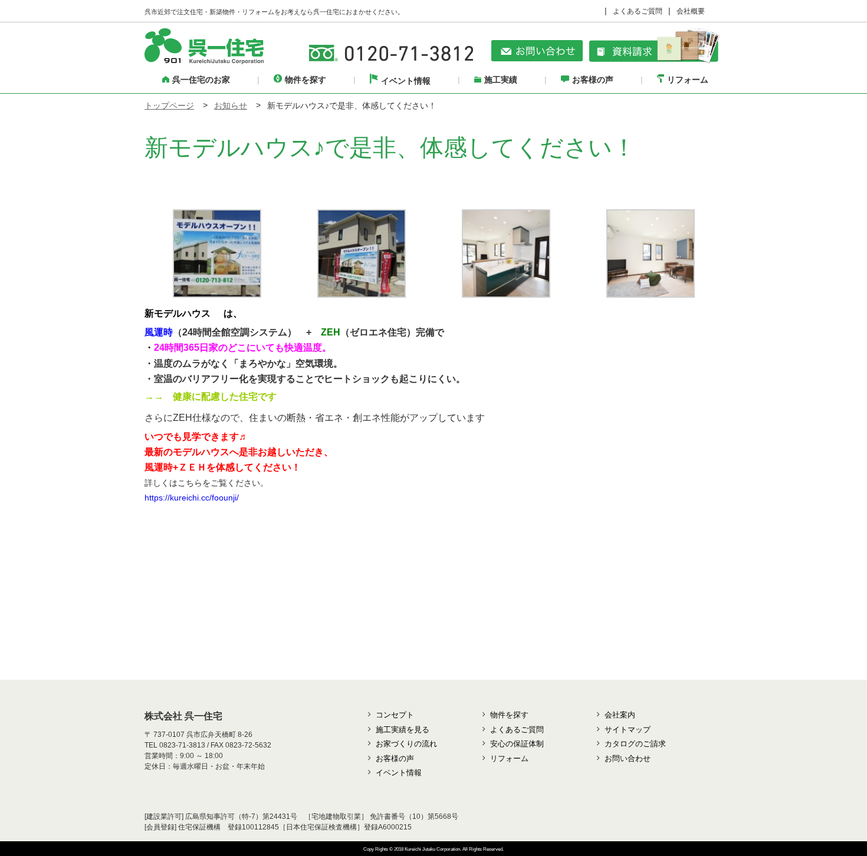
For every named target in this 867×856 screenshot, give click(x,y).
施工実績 (500, 79)
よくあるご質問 (637, 11)
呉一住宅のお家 (201, 79)
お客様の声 (592, 79)
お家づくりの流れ (406, 743)
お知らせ (230, 105)
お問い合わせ (628, 758)
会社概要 (690, 11)
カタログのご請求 (635, 743)
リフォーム (687, 79)
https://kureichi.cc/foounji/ (191, 497)
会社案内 (620, 714)
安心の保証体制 (517, 743)
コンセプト (395, 714)
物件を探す (305, 79)
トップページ (169, 105)
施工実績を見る (402, 729)
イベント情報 (406, 80)
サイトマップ (628, 729)
